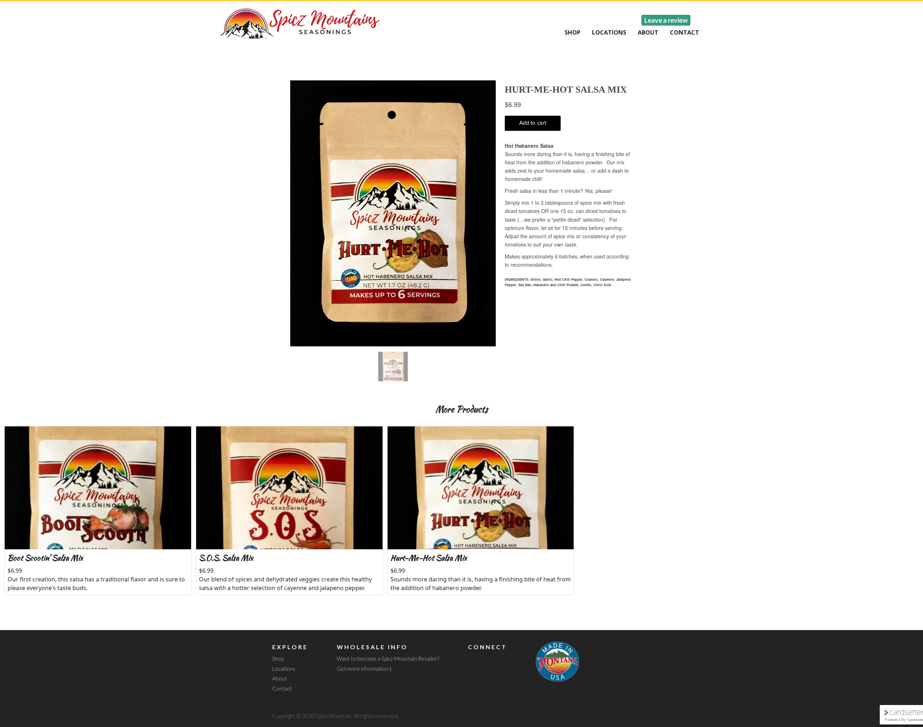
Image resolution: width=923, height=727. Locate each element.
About (648, 32)
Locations (609, 32)
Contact (684, 32)
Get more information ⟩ (364, 668)
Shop (572, 32)
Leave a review (666, 20)
